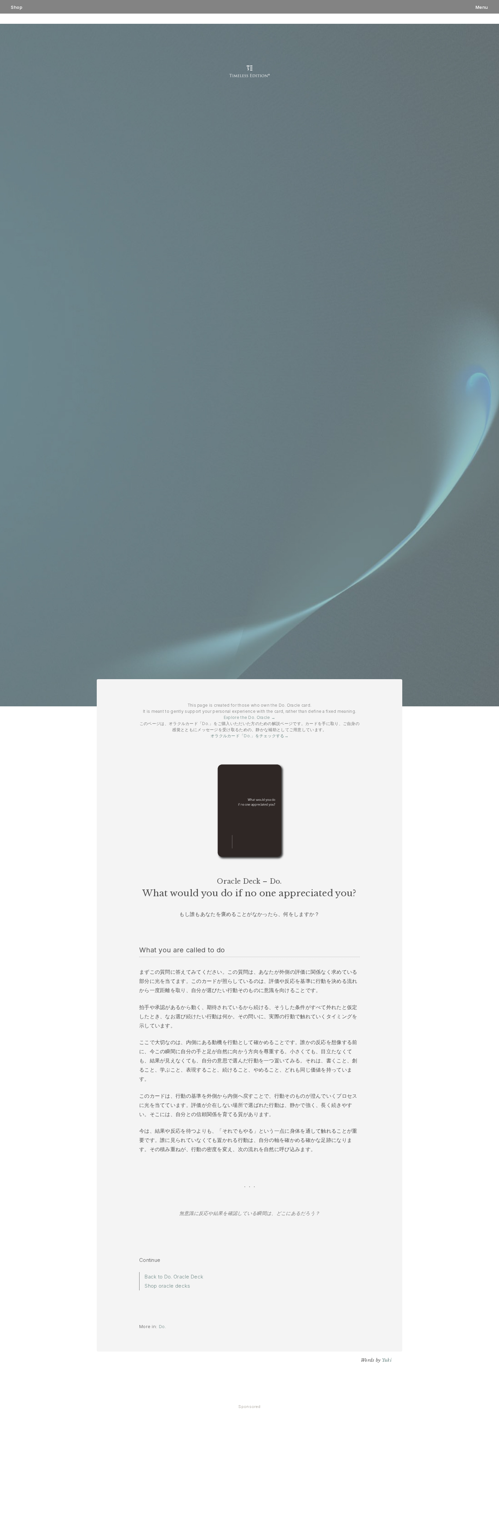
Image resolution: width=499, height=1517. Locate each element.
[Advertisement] (249, 1465)
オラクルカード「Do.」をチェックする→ (249, 735)
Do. (162, 1326)
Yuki (386, 1360)
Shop (16, 7)
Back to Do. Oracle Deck (174, 1276)
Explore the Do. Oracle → (249, 717)
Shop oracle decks (167, 1286)
